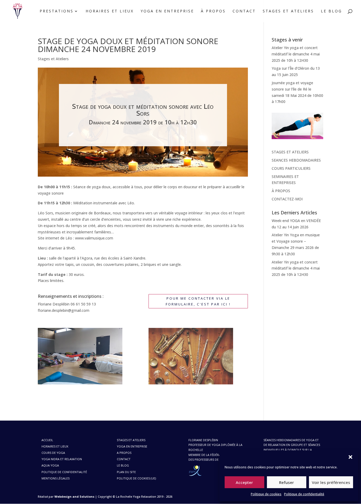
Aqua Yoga (50, 465)
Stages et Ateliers (288, 11)
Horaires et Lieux (110, 11)
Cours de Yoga (53, 453)
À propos (213, 11)
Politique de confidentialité (304, 494)
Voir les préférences (331, 482)
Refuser (286, 482)
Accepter (244, 482)
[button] (350, 457)
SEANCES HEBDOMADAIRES (296, 160)
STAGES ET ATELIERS (290, 151)
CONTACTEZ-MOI (287, 198)
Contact (244, 11)
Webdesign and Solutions (74, 496)
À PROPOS (281, 190)
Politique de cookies (266, 494)
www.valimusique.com (94, 238)
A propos (124, 453)
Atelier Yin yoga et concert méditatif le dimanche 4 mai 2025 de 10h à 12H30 (296, 54)
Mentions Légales (55, 478)
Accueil (47, 440)
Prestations (56, 11)
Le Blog (331, 11)
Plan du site (126, 472)
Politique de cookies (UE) (136, 478)
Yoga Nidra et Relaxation (61, 459)
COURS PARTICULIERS (291, 168)
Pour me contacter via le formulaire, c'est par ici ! (198, 301)
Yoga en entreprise (167, 11)
